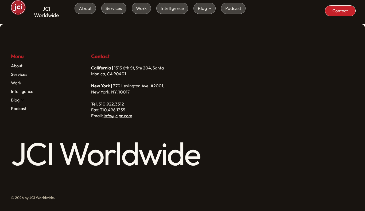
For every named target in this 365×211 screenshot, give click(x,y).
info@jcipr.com (118, 115)
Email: (97, 115)
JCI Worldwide (46, 11)
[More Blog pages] (210, 8)
